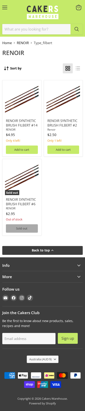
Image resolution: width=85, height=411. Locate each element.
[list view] (78, 68)
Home (7, 43)
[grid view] (68, 68)
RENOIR (23, 43)
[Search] (76, 29)
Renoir (51, 129)
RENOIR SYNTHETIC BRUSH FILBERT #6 (21, 201)
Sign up (67, 338)
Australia (40, 359)
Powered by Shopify (42, 403)
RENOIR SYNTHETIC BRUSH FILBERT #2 (62, 122)
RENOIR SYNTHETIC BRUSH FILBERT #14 (22, 122)
